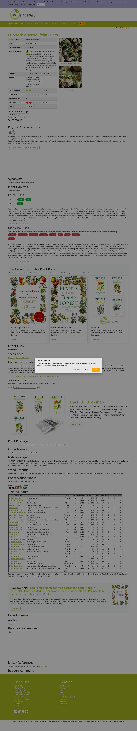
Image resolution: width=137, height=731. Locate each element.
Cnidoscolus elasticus (16, 522)
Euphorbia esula (14, 546)
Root (28, 199)
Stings (67, 234)
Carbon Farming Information (25, 376)
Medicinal (114, 495)
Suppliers (69, 23)
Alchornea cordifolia (15, 503)
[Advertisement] (120, 70)
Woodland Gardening (22, 692)
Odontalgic (43, 234)
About (47, 23)
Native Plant (39, 23)
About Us (63, 704)
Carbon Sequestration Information (48, 376)
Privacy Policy (76, 369)
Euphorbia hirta (14, 551)
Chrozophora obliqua (16, 515)
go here (45, 666)
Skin (60, 234)
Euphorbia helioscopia (16, 549)
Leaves (20, 199)
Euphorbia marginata (16, 566)
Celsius (10, 387)
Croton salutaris (14, 532)
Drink (20, 203)
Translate (23, 117)
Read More (15, 609)
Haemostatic (33, 234)
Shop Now (96, 339)
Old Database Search (67, 697)
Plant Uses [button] (54, 23)
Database (30, 23)
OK (96, 369)
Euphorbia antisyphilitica (17, 539)
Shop (63, 23)
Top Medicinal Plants (21, 699)
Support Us (64, 690)
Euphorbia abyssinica (16, 537)
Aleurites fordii (13, 508)
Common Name (44, 495)
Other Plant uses (20, 690)
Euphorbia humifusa (15, 554)
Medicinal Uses (19, 688)
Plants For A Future (16, 23)
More (14, 339)
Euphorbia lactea (14, 561)
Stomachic (76, 234)
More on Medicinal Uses (23, 261)
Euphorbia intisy (14, 556)
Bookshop (64, 688)
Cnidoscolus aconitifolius (17, 520)
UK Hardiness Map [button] (15, 148)
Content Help (65, 686)
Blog (75, 23)
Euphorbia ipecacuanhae (17, 559)
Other (120, 495)
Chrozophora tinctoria (16, 517)
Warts (11, 238)
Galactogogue (22, 234)
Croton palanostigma (15, 529)
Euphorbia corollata (15, 542)
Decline (87, 369)
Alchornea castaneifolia (16, 500)
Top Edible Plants (20, 697)
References (11, 224)
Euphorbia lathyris (15, 563)
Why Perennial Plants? (22, 695)
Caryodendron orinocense (17, 512)
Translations (18, 706)
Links (62, 695)
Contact (63, 701)
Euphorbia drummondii (16, 544)
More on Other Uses (22, 358)
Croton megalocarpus (16, 527)
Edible (108, 495)
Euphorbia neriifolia (15, 568)
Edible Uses (18, 686)
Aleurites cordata (14, 505)
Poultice (53, 234)
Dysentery (12, 234)
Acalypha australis (15, 498)
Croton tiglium (13, 534)
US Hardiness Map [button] (31, 148)
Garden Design (19, 701)
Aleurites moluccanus (16, 510)
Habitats (17, 704)
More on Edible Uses (22, 224)
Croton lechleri (13, 525)
